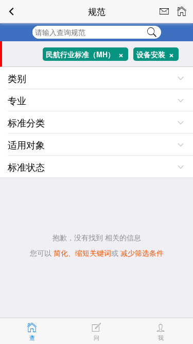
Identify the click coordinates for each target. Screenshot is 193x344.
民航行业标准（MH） (87, 54)
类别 (17, 78)
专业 (17, 100)
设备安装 (157, 54)
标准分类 (26, 122)
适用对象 (26, 144)
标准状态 (26, 166)
